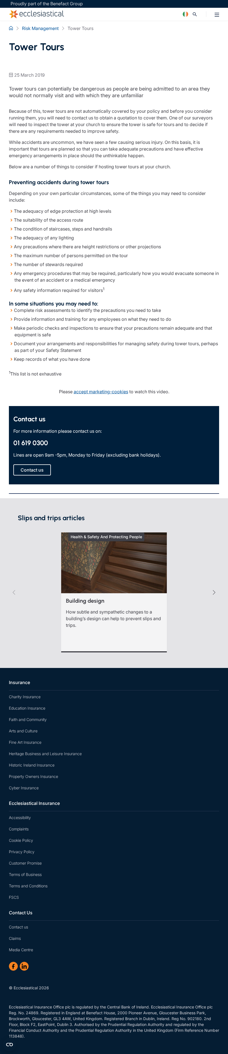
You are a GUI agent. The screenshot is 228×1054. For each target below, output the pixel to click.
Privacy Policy (21, 851)
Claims (15, 938)
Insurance (19, 682)
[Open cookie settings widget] (9, 1044)
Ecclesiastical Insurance (34, 803)
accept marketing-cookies (101, 391)
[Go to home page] (88, 14)
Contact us (18, 927)
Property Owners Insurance (33, 776)
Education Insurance (27, 708)
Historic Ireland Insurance (31, 765)
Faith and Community (28, 719)
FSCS (14, 897)
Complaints (19, 829)
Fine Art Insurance (25, 742)
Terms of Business (25, 874)
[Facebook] (13, 966)
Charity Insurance (25, 696)
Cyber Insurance (24, 787)
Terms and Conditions (28, 885)
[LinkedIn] (24, 966)
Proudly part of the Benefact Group (47, 3)
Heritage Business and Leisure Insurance (45, 753)
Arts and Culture (23, 730)
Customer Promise (25, 863)
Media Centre (21, 949)
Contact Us (21, 912)
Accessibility (20, 817)
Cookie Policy (21, 840)
